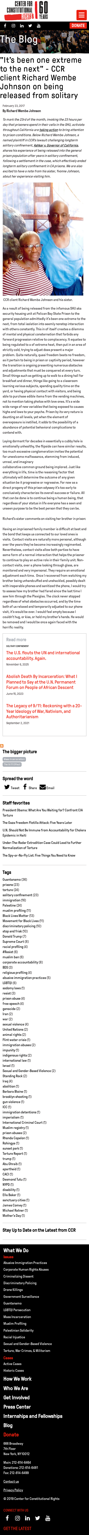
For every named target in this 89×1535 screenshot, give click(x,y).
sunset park (11, 1148)
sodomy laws (12, 988)
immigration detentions (19, 1112)
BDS (5, 967)
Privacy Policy (13, 1490)
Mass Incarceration (14, 759)
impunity (9, 1050)
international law (15, 1060)
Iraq (5, 1081)
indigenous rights (15, 1055)
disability (9, 1190)
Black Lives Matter (16, 916)
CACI (6, 1174)
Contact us (11, 1481)
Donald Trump (12, 936)
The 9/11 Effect (12, 764)
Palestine (9, 905)
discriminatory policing (19, 926)
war (5, 1019)
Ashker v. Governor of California (56, 145)
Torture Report (13, 1153)
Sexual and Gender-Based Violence (27, 1071)
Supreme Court (13, 941)
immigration (11, 900)
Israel (7, 1065)
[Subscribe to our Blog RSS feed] (1, 746)
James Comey (12, 1205)
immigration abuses (17, 1045)
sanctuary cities (14, 1200)
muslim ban (11, 957)
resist (7, 993)
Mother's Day (12, 1215)
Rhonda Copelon (14, 1138)
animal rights (12, 1034)
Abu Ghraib (10, 1164)
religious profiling (15, 972)
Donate (78, 25)
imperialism (11, 1117)
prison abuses (12, 1133)
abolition (9, 1086)
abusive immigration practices (24, 978)
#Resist (8, 952)
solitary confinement (17, 646)
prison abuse (12, 998)
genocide (9, 1009)
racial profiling (13, 947)
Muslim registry (14, 1128)
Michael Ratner (13, 1210)
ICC (5, 1107)
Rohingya (9, 1143)
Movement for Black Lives (21, 921)
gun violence (11, 1102)
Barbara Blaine (13, 1091)
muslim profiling (14, 910)
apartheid (9, 1169)
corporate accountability (20, 962)
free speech (11, 1003)
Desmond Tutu (12, 1179)
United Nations (13, 1029)
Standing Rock (12, 1076)
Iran (5, 1014)
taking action (48, 130)
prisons (8, 885)
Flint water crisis (14, 1040)
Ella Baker (9, 1195)
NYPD (6, 1184)
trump (7, 1159)
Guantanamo (12, 879)
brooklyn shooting (15, 1097)
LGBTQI (7, 983)
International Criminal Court (23, 1122)
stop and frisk (12, 931)
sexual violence (13, 1024)
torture (8, 890)
